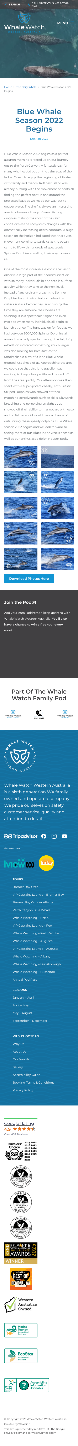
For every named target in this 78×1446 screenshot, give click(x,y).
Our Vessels (21, 1059)
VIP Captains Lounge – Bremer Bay (38, 894)
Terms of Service (38, 1432)
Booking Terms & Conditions (33, 1082)
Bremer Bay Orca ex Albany (33, 902)
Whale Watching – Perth (30, 918)
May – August (22, 1013)
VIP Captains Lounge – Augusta (35, 949)
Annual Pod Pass (25, 979)
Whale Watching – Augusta (33, 941)
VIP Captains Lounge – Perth (33, 925)
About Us (19, 1051)
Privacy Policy (23, 1090)
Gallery (18, 1067)
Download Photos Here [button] (29, 579)
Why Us (18, 1044)
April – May (21, 1005)
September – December (30, 1021)
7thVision (24, 1424)
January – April (23, 997)
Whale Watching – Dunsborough (37, 964)
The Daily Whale (26, 87)
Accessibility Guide (26, 1075)
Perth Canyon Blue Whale (31, 910)
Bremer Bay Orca (25, 887)
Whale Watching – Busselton (34, 972)
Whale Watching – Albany (31, 956)
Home (8, 87)
